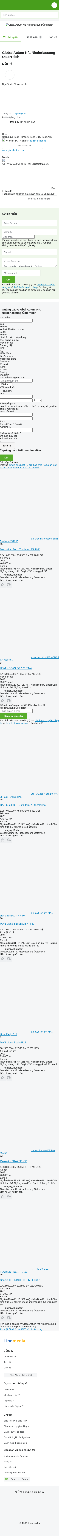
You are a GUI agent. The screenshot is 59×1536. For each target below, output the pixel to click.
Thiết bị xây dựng (33, 1329)
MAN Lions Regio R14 (13, 1042)
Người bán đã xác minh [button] (14, 84)
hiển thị (7, 445)
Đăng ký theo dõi (13, 716)
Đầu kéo (13, 1329)
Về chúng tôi (10, 1356)
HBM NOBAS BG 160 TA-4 (16, 668)
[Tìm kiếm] (54, 15)
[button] (54, 5)
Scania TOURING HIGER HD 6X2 (20, 1280)
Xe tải (21, 1329)
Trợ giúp (8, 1362)
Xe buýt (4, 1329)
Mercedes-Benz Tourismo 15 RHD (20, 549)
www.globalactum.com (13, 150)
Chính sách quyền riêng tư (17, 1426)
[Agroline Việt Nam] (20, 5)
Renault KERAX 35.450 (13, 1161)
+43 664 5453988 (37, 140)
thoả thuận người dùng (25, 287)
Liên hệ (7, 1367)
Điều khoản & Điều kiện (15, 1420)
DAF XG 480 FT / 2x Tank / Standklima (23, 805)
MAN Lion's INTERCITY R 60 (17, 923)
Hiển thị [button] (24, 140)
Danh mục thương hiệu (15, 1443)
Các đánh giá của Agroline (17, 1437)
